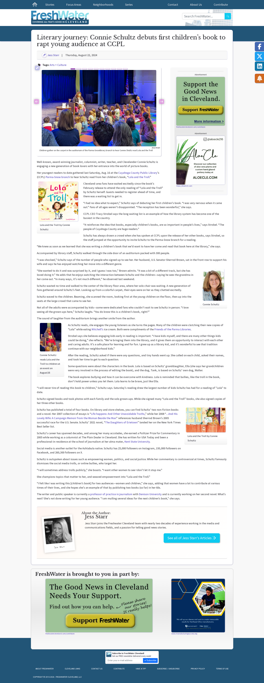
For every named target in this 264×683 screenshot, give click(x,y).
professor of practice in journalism (111, 494)
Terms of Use (222, 669)
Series (129, 4)
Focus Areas (73, 4)
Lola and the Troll (138, 177)
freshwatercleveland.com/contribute (190, 127)
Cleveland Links (72, 669)
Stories (49, 4)
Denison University (150, 494)
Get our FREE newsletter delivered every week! (131, 654)
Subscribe (151, 660)
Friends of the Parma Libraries (172, 329)
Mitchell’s (97, 329)
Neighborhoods (103, 4)
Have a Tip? (141, 669)
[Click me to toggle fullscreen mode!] (37, 68)
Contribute (221, 4)
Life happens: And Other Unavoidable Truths (118, 414)
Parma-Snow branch (58, 177)
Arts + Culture (58, 65)
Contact (173, 4)
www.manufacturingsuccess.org (184, 633)
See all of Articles (189, 538)
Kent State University (137, 441)
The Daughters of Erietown (121, 422)
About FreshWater (44, 669)
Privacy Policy (198, 669)
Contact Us (96, 669)
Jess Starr (53, 55)
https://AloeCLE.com (184, 186)
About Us (196, 4)
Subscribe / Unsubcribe (168, 669)
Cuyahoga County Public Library (137, 172)
